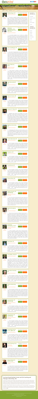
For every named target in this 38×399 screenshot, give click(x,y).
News (24, 4)
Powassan (31, 35)
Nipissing (31, 32)
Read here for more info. (19, 396)
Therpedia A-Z (19, 4)
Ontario (7, 10)
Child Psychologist (32, 22)
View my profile (25, 14)
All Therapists (31, 16)
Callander (31, 30)
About (27, 4)
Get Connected (12, 4)
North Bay (10, 10)
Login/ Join (31, 4)
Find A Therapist (5, 4)
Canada (3, 10)
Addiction (31, 19)
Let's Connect (20, 14)
